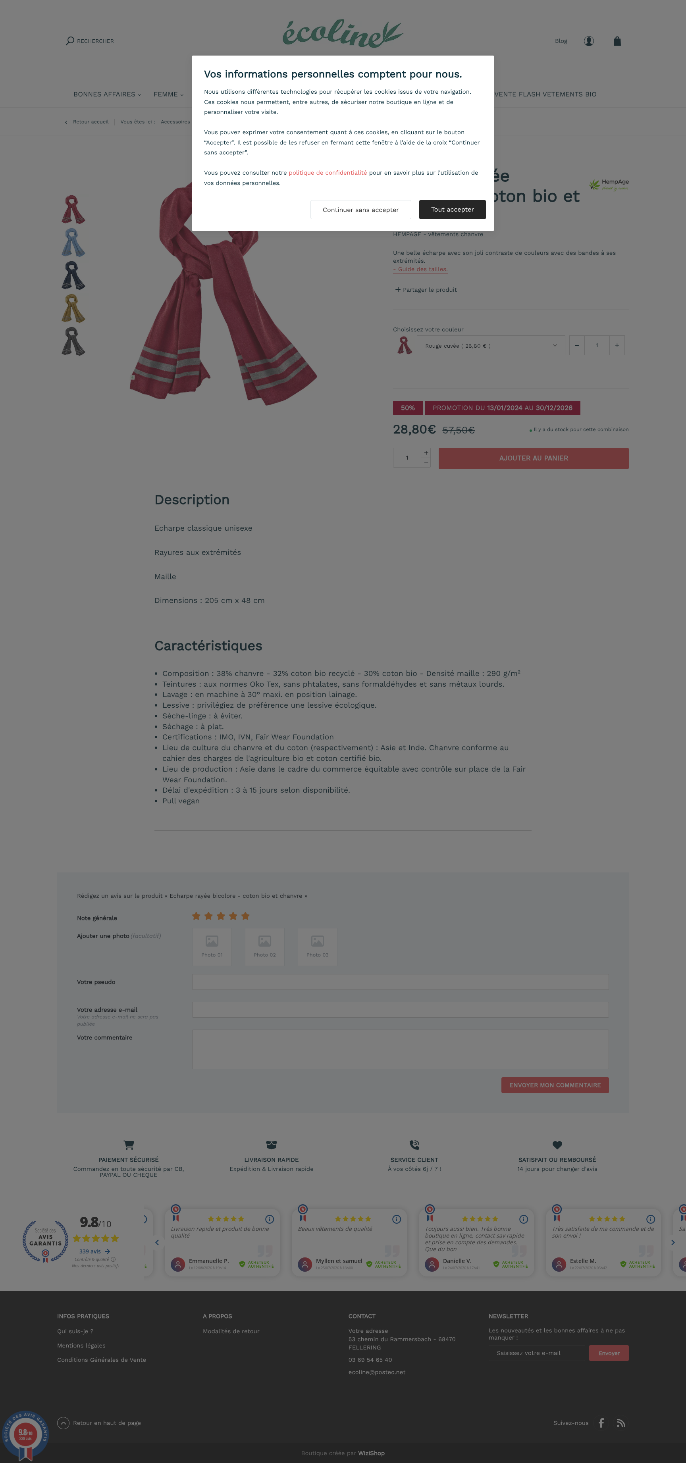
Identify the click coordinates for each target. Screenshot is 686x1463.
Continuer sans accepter (361, 210)
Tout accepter (452, 209)
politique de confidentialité (328, 172)
